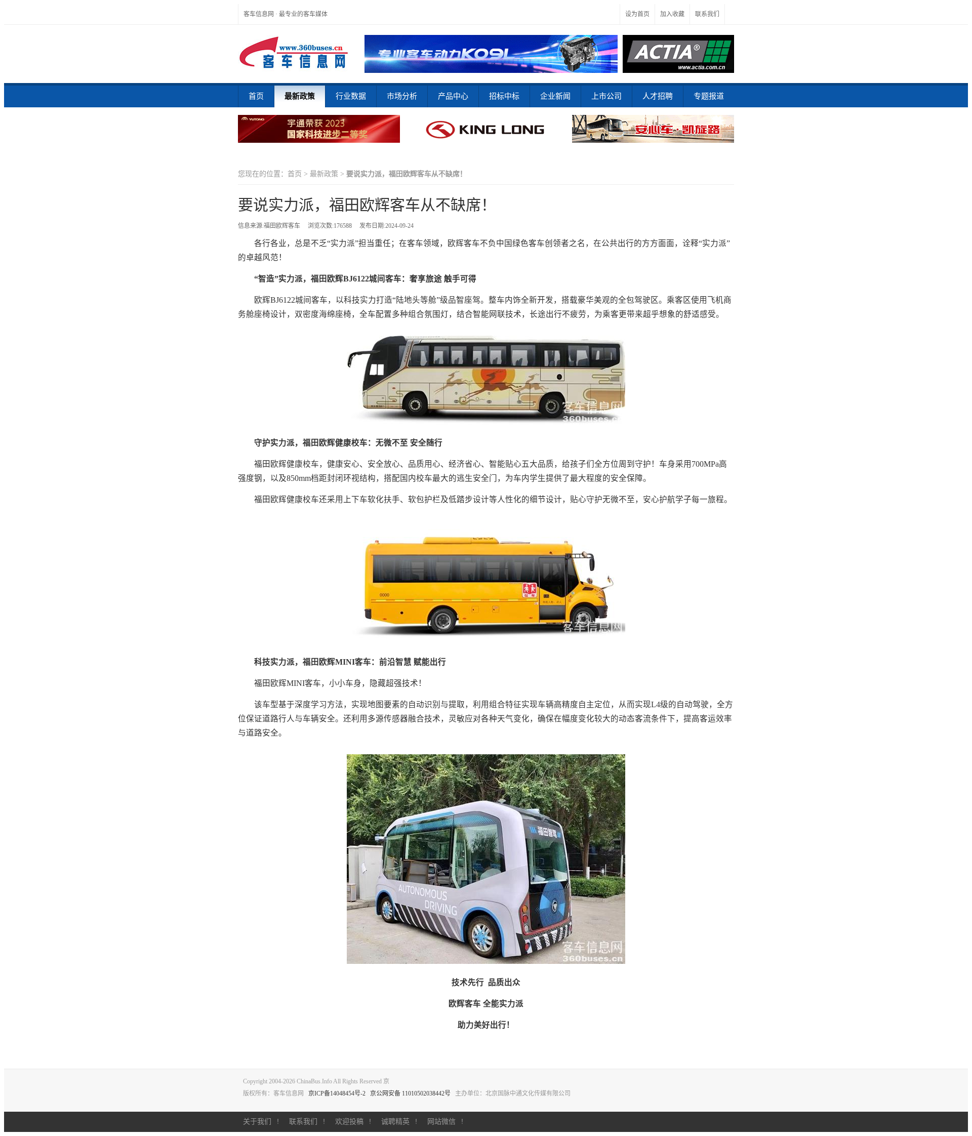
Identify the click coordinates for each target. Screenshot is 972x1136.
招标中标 (504, 96)
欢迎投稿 (349, 1121)
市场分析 (402, 96)
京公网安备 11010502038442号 (410, 1093)
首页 (256, 96)
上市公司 (606, 96)
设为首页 (637, 14)
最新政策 (300, 96)
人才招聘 (657, 96)
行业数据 (351, 96)
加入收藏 (672, 14)
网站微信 (441, 1121)
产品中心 (453, 96)
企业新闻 (555, 96)
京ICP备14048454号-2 (337, 1093)
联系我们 (707, 14)
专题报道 (709, 96)
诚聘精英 (395, 1121)
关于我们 (257, 1121)
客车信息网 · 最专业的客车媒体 (286, 14)
